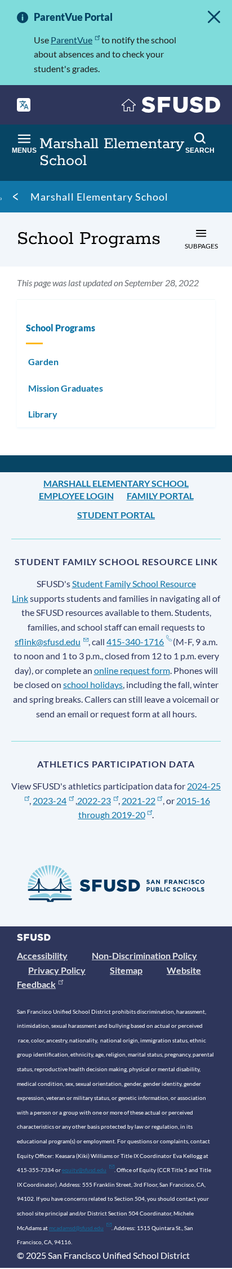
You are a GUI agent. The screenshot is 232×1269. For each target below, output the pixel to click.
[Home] (171, 107)
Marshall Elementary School (99, 196)
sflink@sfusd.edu (48, 641)
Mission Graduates (65, 388)
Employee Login (76, 495)
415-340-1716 (135, 641)
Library (42, 414)
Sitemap (126, 970)
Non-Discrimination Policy (144, 955)
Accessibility (42, 955)
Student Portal (116, 514)
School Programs (60, 327)
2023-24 (49, 800)
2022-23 (94, 800)
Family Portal (160, 495)
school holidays (93, 684)
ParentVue (71, 39)
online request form (132, 670)
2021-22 (138, 800)
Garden (43, 361)
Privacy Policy (57, 970)
